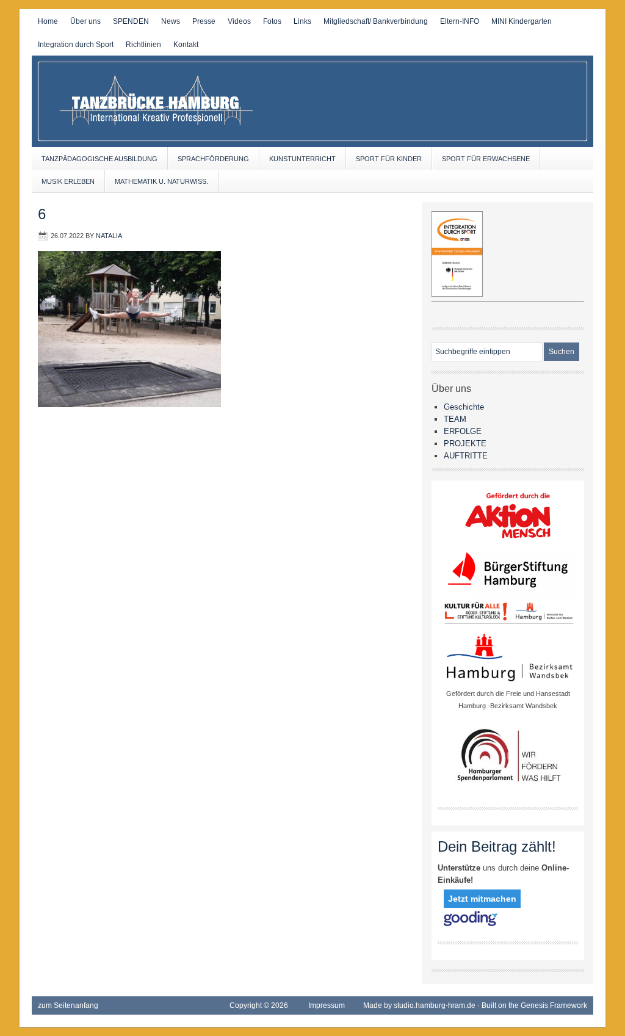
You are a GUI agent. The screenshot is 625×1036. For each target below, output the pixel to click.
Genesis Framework (554, 1005)
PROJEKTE (465, 443)
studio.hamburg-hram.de (434, 1005)
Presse (200, 24)
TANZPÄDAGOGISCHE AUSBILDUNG (99, 158)
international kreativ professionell (123, 101)
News (170, 21)
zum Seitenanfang (68, 1005)
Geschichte (464, 406)
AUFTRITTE (466, 455)
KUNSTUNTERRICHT (302, 158)
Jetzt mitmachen (482, 899)
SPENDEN (131, 21)
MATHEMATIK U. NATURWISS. (161, 181)
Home (48, 21)
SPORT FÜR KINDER (389, 158)
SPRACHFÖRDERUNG (208, 162)
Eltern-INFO (459, 21)
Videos (239, 21)
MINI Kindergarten (518, 24)
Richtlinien (143, 44)
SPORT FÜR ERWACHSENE (481, 162)
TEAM (455, 419)
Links (302, 21)
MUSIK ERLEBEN (63, 185)
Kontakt (185, 44)
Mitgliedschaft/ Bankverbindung (375, 21)
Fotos (272, 21)
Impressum (326, 1005)
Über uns (82, 24)
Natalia (109, 235)
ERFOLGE (463, 431)
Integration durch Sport (76, 44)
